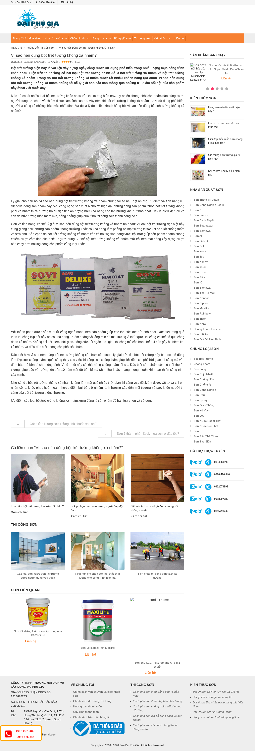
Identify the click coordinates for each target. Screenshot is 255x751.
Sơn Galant (201, 241)
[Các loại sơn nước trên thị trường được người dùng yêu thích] (38, 551)
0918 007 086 (25, 730)
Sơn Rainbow (202, 313)
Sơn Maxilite (201, 308)
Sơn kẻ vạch (202, 410)
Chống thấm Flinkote (207, 329)
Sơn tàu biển (202, 441)
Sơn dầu (199, 394)
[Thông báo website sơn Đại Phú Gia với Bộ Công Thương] (99, 728)
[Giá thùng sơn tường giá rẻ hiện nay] (198, 158)
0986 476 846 (47, 2)
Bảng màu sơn (101, 38)
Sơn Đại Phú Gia (129, 745)
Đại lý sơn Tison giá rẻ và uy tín (212, 697)
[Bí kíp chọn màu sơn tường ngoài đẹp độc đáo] (98, 478)
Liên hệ (69, 2)
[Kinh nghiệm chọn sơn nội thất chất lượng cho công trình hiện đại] (98, 551)
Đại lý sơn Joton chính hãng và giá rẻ (216, 717)
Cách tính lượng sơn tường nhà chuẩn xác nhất (63, 424)
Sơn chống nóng (205, 379)
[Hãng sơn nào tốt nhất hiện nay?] (198, 111)
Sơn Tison (200, 318)
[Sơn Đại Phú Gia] (38, 19)
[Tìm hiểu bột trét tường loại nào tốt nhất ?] (38, 478)
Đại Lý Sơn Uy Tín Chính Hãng (212, 711)
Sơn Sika (199, 277)
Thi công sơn (142, 38)
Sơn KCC (199, 210)
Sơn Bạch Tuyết (204, 220)
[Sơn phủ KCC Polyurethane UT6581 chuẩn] (157, 628)
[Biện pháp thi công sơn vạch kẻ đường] (157, 551)
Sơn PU (198, 431)
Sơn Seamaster (203, 225)
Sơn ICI (198, 282)
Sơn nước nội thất (206, 426)
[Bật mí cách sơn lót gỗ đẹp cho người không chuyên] (157, 478)
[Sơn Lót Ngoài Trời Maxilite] (98, 621)
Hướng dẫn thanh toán (87, 706)
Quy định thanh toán (86, 711)
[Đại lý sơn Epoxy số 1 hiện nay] (198, 174)
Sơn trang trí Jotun (206, 199)
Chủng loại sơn (79, 38)
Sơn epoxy (200, 400)
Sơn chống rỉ (202, 384)
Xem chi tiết (19, 512)
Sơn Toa (199, 256)
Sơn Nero (200, 323)
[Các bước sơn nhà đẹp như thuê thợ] (198, 127)
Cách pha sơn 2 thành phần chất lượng (157, 701)
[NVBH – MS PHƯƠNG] (208, 474)
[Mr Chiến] (208, 498)
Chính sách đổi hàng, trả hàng (92, 701)
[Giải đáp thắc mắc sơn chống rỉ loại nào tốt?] (198, 143)
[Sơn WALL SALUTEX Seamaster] (198, 72)
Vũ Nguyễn (53, 62)
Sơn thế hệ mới (204, 292)
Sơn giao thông (204, 405)
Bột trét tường (203, 358)
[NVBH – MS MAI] (208, 511)
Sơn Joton (200, 267)
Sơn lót (199, 415)
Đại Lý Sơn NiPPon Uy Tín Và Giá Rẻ (216, 691)
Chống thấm (202, 363)
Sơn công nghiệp (205, 389)
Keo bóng (200, 369)
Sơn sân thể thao (206, 436)
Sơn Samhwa (202, 230)
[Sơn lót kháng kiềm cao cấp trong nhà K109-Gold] (38, 613)
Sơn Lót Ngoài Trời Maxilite (97, 647)
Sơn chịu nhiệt (203, 374)
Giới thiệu (35, 38)
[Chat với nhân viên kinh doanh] (196, 462)
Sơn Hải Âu (201, 334)
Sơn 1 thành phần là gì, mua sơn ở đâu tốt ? (148, 433)
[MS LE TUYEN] (208, 462)
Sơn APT (199, 235)
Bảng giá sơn (122, 38)
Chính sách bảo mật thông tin (91, 717)
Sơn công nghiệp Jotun (209, 204)
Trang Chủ (19, 38)
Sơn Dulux (200, 246)
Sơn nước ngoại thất (207, 420)
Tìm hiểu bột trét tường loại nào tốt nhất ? (37, 506)
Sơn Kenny (201, 261)
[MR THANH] (208, 486)
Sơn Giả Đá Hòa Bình (207, 339)
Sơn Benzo (201, 215)
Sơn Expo (200, 272)
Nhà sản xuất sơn (56, 38)
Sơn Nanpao (202, 298)
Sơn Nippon (201, 303)
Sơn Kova (200, 251)
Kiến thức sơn (162, 38)
